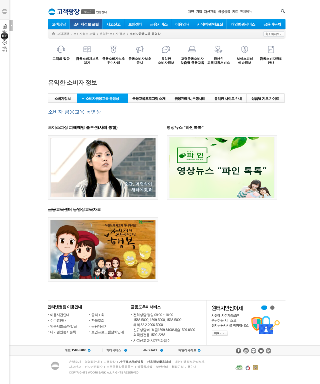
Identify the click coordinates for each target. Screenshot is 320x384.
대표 (75, 350)
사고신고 (113, 24)
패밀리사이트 (187, 350)
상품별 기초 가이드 (265, 98)
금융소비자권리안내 (271, 60)
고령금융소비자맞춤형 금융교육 (192, 60)
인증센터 (101, 12)
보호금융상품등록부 (120, 366)
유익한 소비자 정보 (112, 34)
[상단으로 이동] (4, 36)
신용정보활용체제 (159, 362)
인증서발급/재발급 (63, 326)
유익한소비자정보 (166, 60)
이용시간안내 (60, 315)
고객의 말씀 (61, 58)
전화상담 (139, 315)
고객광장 (63, 34)
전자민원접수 (94, 366)
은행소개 (75, 362)
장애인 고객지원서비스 (218, 60)
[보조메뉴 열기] (11, 25)
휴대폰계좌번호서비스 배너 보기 (264, 308)
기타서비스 (113, 350)
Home (53, 34)
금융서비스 (159, 24)
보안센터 (135, 24)
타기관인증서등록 (63, 332)
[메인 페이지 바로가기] (52, 12)
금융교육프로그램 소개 (149, 98)
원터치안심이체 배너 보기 (272, 308)
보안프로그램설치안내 (107, 332)
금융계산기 (99, 326)
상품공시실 (144, 366)
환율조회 (97, 320)
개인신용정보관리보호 (190, 362)
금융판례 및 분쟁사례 (189, 98)
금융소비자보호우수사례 (113, 60)
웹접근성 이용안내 (184, 366)
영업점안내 (92, 362)
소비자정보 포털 (86, 24)
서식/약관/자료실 (210, 24)
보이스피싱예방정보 (245, 60)
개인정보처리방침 (131, 362)
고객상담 (59, 24)
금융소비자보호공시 (139, 60)
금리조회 (97, 315)
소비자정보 (62, 98)
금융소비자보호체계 (87, 60)
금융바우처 (272, 24)
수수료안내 (58, 320)
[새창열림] (238, 351)
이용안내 (182, 24)
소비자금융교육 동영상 (102, 98)
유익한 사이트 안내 (228, 98)
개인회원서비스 (243, 24)
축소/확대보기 (273, 34)
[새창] (239, 367)
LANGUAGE (150, 350)
